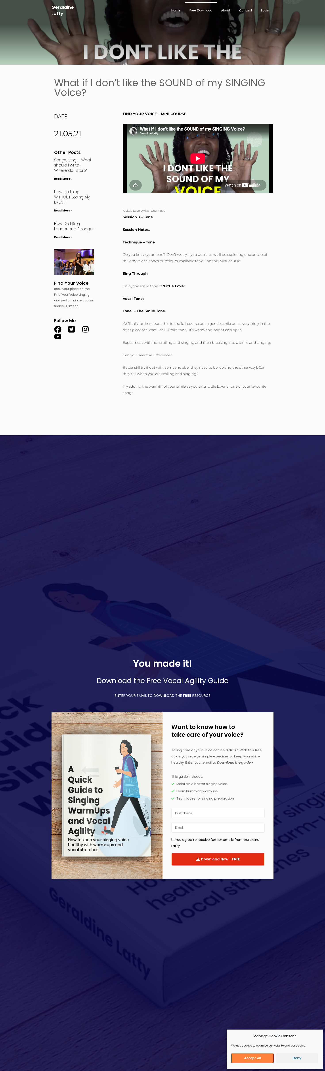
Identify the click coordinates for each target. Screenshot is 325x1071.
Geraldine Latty (63, 10)
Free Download (200, 10)
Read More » (63, 179)
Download (158, 210)
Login (265, 10)
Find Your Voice (71, 283)
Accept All (252, 1058)
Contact (245, 10)
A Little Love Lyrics (136, 210)
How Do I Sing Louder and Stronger (74, 226)
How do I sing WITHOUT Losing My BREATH (72, 197)
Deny (297, 1058)
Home (176, 10)
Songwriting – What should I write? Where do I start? (72, 165)
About (225, 10)
